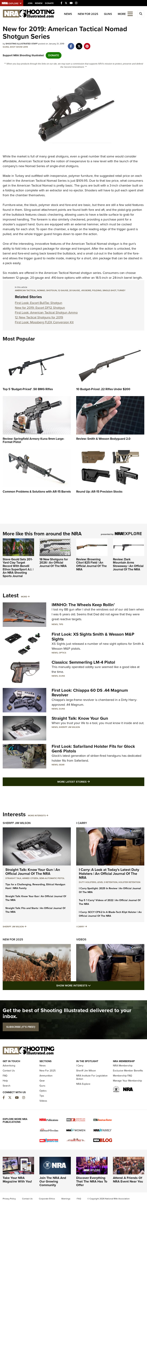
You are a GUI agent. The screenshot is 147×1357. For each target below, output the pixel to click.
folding (96, 290)
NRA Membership (122, 1065)
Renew (38, 3)
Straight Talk (13, 878)
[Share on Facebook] (71, 44)
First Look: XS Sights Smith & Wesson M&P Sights (93, 636)
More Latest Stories (88, 782)
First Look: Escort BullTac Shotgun (38, 302)
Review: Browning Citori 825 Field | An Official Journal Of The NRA (91, 564)
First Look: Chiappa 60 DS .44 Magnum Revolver (90, 692)
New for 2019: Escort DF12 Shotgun (40, 307)
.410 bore (86, 290)
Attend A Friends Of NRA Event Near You (128, 1179)
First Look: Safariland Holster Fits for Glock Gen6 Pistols (93, 748)
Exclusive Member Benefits (128, 1071)
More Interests (37, 815)
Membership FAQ (122, 1076)
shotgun (51, 290)
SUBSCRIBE (20, 1027)
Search (6, 1086)
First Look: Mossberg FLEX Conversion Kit (44, 322)
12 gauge (63, 290)
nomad (41, 290)
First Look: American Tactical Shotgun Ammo (46, 312)
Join (30, 3)
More (24, 596)
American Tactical (30, 161)
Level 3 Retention (107, 882)
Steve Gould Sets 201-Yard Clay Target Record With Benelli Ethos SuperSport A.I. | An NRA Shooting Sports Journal (18, 567)
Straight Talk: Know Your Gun (80, 718)
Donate (49, 3)
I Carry (81, 823)
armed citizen (30, 878)
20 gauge (74, 290)
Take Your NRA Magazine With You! (17, 1179)
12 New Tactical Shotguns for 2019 (39, 317)
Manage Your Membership (127, 1081)
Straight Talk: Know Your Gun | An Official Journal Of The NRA (32, 871)
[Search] (140, 13)
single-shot (109, 290)
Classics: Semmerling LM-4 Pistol (83, 662)
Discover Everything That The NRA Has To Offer (91, 1181)
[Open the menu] (130, 14)
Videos (81, 939)
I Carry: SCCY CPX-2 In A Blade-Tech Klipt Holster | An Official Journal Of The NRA (110, 914)
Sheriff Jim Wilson (69, 727)
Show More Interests (92, 985)
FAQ (5, 1076)
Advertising (9, 1065)
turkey (121, 290)
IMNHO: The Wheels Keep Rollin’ (83, 604)
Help (5, 1081)
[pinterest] (87, 44)
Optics (62, 652)
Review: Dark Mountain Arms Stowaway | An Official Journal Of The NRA (128, 564)
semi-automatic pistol (52, 878)
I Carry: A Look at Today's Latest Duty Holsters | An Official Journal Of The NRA (109, 873)
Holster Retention (129, 882)
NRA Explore (83, 1084)
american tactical (25, 290)
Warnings (65, 1198)
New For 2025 (88, 14)
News (68, 14)
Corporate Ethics (47, 1198)
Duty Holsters (87, 882)
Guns (108, 14)
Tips (61, 624)
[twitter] (79, 44)
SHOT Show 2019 (19, 47)
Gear (62, 764)
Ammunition (46, 1076)
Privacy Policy (9, 1198)
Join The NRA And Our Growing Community (52, 1181)
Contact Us (9, 1071)
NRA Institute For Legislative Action (92, 1077)
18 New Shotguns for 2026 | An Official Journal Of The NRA (53, 562)
